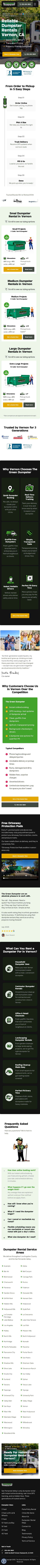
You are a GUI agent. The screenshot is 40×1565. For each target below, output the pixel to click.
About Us (25, 1516)
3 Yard (4, 1509)
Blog (24, 1530)
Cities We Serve (28, 1513)
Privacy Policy (27, 1537)
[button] (4, 1561)
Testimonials (27, 1533)
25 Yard (4, 1530)
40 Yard (5, 1533)
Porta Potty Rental (29, 1509)
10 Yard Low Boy (8, 1523)
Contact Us (26, 1526)
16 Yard (4, 1526)
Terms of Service (28, 1541)
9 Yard (4, 1519)
